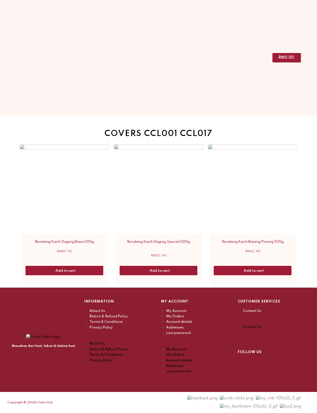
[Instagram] (254, 362)
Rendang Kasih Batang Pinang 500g (253, 242)
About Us (97, 311)
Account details (179, 322)
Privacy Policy (101, 327)
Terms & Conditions (106, 322)
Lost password (178, 333)
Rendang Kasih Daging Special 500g (158, 242)
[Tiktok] (266, 362)
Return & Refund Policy (108, 316)
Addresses (175, 327)
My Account (176, 311)
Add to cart (65, 271)
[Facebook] (241, 362)
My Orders (175, 316)
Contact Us (252, 311)
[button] (120, 338)
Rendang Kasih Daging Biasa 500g (64, 242)
